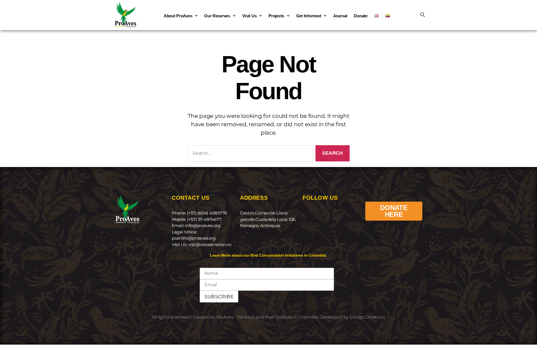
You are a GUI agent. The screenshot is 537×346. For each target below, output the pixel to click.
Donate (360, 15)
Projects (276, 15)
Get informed (308, 15)
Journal (340, 15)
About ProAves (178, 15)
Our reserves (217, 15)
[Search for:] (249, 154)
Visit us (249, 15)
